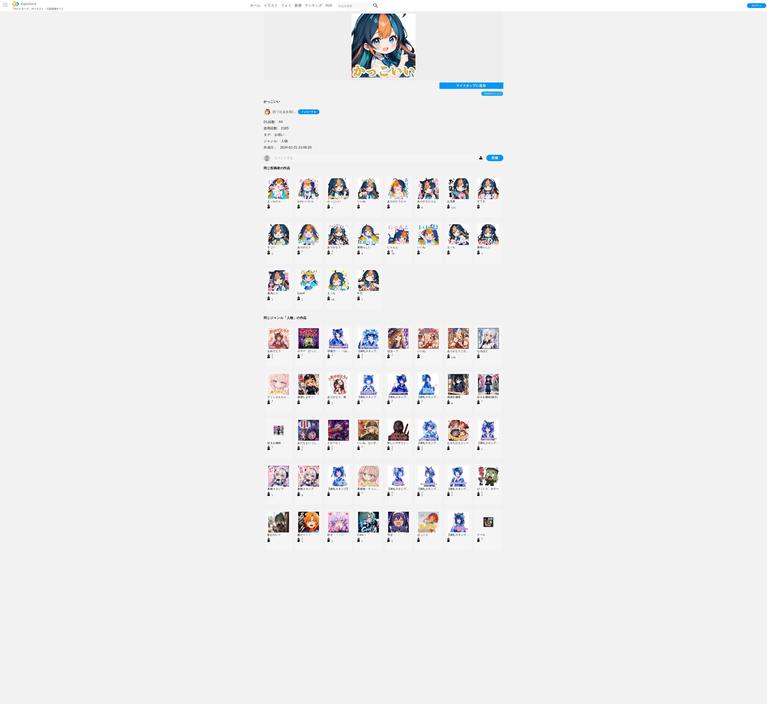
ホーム (255, 5)
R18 (329, 5)
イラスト (271, 5)
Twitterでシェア (493, 93)
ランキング (313, 5)
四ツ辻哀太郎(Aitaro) (285, 112)
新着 (298, 5)
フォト (286, 5)
